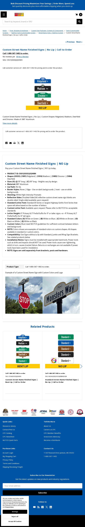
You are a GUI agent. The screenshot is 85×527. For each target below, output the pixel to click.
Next (81, 366)
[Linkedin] (22, 143)
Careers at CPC (49, 429)
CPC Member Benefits (52, 433)
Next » (79, 42)
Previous (3, 366)
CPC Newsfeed (8, 437)
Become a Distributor (52, 440)
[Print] (14, 143)
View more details (10, 123)
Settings (15, 512)
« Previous (70, 42)
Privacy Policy (8, 460)
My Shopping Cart (9, 456)
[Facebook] (6, 143)
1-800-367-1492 (50, 456)
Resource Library (9, 426)
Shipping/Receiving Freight (13, 467)
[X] (18, 143)
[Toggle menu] (4, 14)
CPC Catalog (7, 433)
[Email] (10, 143)
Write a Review (22, 56)
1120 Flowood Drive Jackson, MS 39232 (59, 453)
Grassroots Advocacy (52, 437)
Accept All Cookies (15, 521)
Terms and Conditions (11, 463)
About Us (47, 426)
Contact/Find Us (9, 429)
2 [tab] (42, 403)
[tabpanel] (22, 365)
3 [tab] (44, 403)
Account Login (8, 453)
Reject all (15, 516)
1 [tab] (40, 403)
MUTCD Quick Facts (10, 440)
